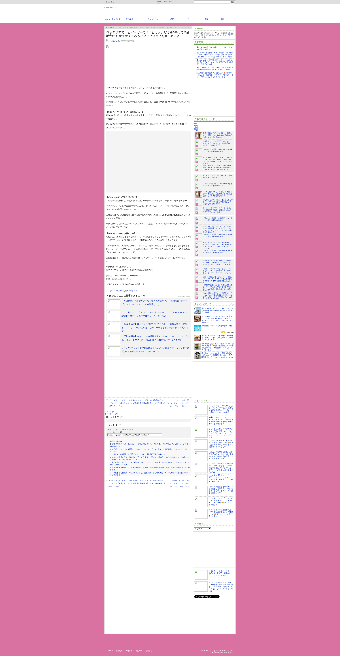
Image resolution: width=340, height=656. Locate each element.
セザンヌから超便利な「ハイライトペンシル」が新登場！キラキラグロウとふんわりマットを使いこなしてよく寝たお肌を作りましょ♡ (217, 229)
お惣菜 (126, 291)
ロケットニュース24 (223, 35)
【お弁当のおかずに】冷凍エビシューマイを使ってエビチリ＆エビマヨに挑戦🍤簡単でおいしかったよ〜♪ (221, 501)
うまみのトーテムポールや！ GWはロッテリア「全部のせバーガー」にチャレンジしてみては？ (221, 574)
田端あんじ (115, 41)
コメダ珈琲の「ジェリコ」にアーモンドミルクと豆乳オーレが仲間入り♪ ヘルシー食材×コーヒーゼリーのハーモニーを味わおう (169, 403)
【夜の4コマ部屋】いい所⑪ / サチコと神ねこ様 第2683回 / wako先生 (139, 454)
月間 (196, 128)
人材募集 (129, 651)
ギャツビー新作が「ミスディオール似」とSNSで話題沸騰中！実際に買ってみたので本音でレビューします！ (217, 210)
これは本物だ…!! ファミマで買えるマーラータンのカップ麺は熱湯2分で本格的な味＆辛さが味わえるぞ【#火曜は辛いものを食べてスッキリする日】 (218, 296)
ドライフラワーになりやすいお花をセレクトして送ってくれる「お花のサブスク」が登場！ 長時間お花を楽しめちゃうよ (128, 403)
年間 (196, 130)
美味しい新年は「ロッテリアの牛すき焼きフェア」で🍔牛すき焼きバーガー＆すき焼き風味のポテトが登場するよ (221, 420)
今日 (196, 124)
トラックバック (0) (112, 414)
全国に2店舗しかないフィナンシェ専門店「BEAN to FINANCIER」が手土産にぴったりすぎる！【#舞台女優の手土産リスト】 (217, 280)
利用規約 (119, 651)
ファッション (153, 19)
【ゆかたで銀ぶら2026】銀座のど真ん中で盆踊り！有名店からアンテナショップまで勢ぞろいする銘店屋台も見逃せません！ (215, 62)
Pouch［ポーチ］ (111, 7)
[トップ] (106, 27)
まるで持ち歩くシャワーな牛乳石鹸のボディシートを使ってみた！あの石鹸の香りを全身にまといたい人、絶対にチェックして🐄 (217, 245)
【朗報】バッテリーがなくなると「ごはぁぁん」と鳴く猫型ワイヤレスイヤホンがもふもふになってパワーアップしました (217, 272)
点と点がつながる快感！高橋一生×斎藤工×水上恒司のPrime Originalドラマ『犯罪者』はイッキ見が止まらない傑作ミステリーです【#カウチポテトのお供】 (215, 55)
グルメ (189, 19)
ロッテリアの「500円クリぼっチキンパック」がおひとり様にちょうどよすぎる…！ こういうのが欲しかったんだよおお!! (221, 409)
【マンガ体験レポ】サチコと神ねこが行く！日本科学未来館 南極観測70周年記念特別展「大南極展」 (214, 68)
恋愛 (172, 19)
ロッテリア (135, 275)
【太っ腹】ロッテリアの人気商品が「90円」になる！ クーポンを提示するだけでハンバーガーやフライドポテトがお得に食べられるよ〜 (221, 468)
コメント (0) (109, 412)
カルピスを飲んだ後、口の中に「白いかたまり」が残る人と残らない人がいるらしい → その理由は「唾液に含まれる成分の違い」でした (217, 160)
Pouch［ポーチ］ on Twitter (162, 2)
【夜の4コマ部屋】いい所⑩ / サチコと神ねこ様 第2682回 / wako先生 (217, 251)
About (110, 651)
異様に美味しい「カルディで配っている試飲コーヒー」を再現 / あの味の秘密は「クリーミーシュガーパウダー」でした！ (217, 168)
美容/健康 (129, 19)
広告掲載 (139, 651)
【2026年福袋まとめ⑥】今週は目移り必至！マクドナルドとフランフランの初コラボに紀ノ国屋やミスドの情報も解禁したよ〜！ (217, 288)
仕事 (222, 19)
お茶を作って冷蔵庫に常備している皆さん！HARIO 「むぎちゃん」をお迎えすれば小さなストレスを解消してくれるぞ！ (217, 263)
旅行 (206, 19)
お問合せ (148, 651)
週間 (196, 126)
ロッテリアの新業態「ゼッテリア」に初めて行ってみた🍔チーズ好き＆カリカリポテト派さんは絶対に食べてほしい (221, 443)
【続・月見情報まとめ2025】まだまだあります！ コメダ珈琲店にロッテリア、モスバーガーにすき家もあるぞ (221, 490)
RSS (170, 1)
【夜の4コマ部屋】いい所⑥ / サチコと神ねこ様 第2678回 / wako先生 (217, 235)
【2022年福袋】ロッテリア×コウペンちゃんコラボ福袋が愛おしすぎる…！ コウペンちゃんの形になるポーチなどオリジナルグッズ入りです (155, 327)
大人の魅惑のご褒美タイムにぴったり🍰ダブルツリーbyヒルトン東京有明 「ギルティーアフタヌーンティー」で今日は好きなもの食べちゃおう (215, 75)
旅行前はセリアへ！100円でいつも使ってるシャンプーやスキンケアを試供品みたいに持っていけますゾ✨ (218, 143)
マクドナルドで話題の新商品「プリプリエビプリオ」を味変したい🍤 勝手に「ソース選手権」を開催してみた (221, 513)
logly (232, 304)
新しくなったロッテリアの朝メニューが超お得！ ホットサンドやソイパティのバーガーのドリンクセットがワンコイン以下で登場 (221, 433)
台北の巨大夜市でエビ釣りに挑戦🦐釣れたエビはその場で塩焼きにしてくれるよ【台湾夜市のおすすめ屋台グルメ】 (221, 455)
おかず (119, 291)
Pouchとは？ (111, 2)
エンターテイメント (112, 19)
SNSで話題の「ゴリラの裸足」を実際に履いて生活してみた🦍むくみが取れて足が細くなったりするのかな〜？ (217, 135)
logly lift (188, 296)
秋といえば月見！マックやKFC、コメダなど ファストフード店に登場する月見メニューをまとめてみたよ (221, 478)
